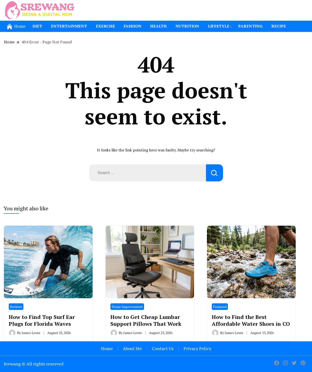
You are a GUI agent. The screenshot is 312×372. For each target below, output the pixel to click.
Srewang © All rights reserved (33, 364)
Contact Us (163, 348)
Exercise (105, 26)
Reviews (16, 306)
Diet (37, 26)
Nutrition (187, 26)
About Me (132, 348)
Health (158, 26)
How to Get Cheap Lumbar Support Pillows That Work (145, 320)
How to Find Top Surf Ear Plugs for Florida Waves (42, 320)
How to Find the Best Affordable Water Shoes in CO (251, 320)
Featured (220, 306)
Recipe (278, 26)
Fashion (132, 26)
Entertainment (69, 26)
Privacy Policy (197, 348)
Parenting (250, 26)
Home (107, 348)
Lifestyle (218, 26)
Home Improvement (127, 306)
